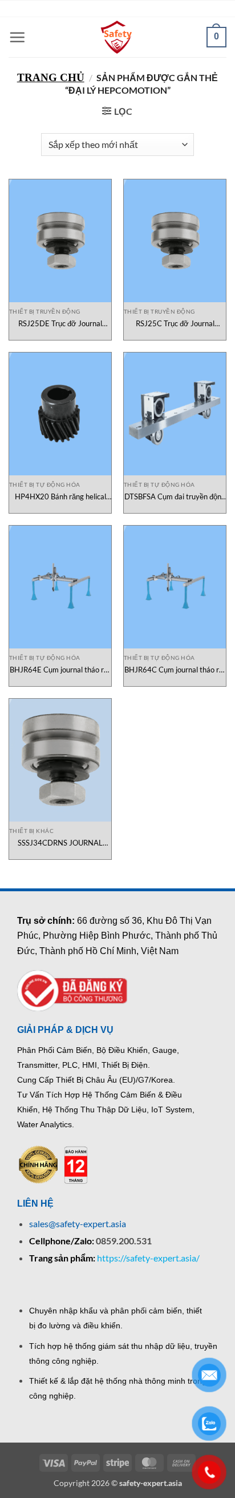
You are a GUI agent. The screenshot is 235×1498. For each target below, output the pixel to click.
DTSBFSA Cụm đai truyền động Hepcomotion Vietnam (174, 497)
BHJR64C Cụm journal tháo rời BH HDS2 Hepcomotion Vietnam (175, 670)
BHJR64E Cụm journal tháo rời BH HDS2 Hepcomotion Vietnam (60, 670)
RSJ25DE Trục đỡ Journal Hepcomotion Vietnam (60, 324)
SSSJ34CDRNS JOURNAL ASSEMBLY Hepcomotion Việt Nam (60, 843)
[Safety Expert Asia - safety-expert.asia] (117, 37)
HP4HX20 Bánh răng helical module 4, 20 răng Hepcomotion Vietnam (60, 497)
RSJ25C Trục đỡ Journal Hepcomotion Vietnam (175, 324)
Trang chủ (50, 77)
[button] (17, 37)
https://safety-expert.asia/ (148, 1257)
